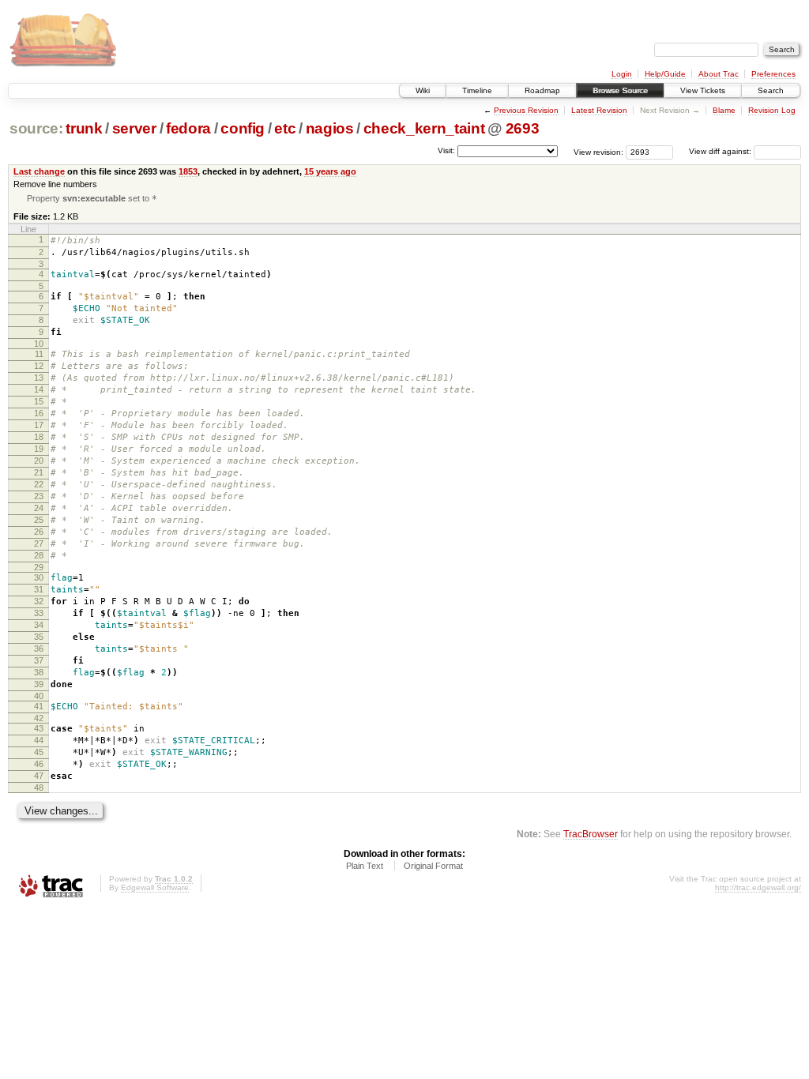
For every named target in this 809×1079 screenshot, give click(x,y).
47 (38, 775)
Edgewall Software (155, 887)
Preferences (773, 74)
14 (38, 389)
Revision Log (772, 110)
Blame (724, 110)
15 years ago (330, 171)
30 (38, 577)
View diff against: (721, 151)
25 (38, 519)
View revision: (598, 151)
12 (38, 365)
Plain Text (364, 865)
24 (38, 508)
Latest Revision (599, 110)
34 (38, 625)
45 (38, 752)
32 (38, 601)
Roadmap (542, 90)
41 (38, 706)
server (134, 128)
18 (38, 437)
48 (38, 787)
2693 (523, 128)
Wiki (423, 90)
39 (38, 684)
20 (38, 460)
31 (38, 589)
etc (284, 128)
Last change (39, 171)
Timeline (477, 90)
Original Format (433, 865)
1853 (188, 171)
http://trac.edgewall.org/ (758, 887)
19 (38, 448)
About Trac (718, 74)
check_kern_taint (424, 128)
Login (621, 74)
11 (39, 354)
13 (38, 377)
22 (38, 484)
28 (38, 555)
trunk (84, 128)
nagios (330, 128)
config (242, 128)
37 (38, 660)
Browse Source (620, 90)
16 (38, 413)
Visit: (446, 150)
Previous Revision (526, 110)
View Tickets (702, 90)
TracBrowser (590, 834)
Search (771, 90)
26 (38, 531)
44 (38, 740)
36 (38, 648)
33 (38, 613)
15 (38, 401)
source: (36, 128)
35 (38, 636)
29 (38, 567)
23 (38, 496)
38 (38, 672)
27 (38, 543)
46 (38, 764)
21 (38, 472)
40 (38, 696)
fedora (188, 128)
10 (38, 343)
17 (38, 425)
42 (38, 718)
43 (38, 728)
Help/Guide (665, 74)
